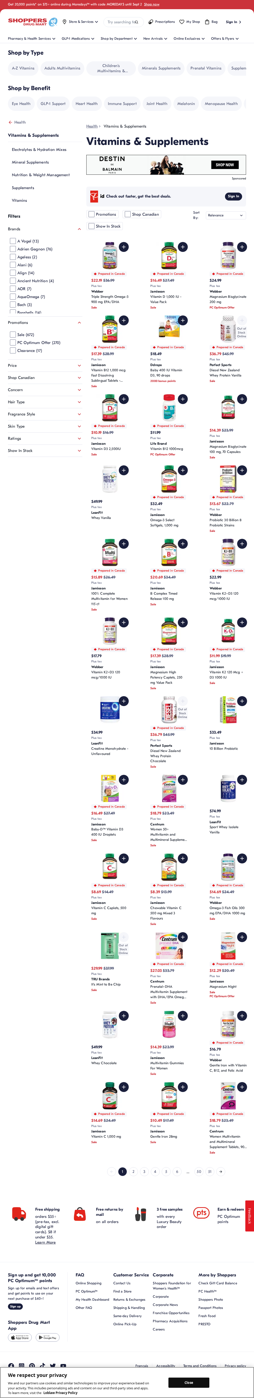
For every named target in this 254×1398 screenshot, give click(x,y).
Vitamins (19, 200)
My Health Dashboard (92, 1299)
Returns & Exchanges (129, 1299)
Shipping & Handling (129, 1308)
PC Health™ (207, 1291)
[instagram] (21, 1366)
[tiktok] (42, 1366)
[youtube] (63, 1366)
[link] (111, 1171)
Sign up (15, 1306)
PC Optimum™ (87, 1291)
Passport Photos (210, 1308)
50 (199, 1171)
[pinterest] (32, 1366)
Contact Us (121, 1283)
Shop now (151, 4)
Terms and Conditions (200, 1366)
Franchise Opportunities (171, 1313)
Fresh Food (206, 1316)
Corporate (160, 1297)
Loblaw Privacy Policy (60, 1393)
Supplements (23, 188)
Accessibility (165, 1366)
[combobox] (123, 22)
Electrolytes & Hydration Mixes (39, 149)
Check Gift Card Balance (217, 1283)
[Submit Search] (136, 22)
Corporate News (165, 1305)
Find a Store (122, 1291)
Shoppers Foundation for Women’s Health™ (172, 1286)
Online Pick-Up (125, 1324)
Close (189, 1382)
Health (20, 122)
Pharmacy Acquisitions (170, 1321)
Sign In (233, 196)
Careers (159, 1329)
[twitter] (53, 1366)
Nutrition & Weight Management (41, 175)
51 (210, 1171)
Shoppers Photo (210, 1299)
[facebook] (11, 1366)
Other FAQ (84, 1308)
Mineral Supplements (30, 162)
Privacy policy (235, 1366)
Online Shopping (88, 1283)
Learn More (45, 1242)
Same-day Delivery (127, 1316)
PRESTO (204, 1324)
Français (141, 1366)
